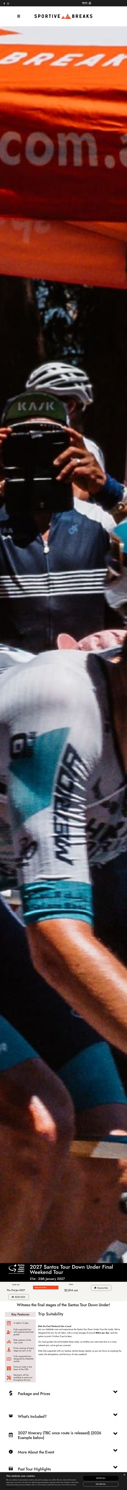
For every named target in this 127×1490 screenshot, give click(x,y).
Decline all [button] (101, 1484)
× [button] (124, 1475)
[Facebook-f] (4, 3)
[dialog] (63, 1481)
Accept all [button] (101, 1478)
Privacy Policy (11, 1487)
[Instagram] (8, 3)
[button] (18, 16)
